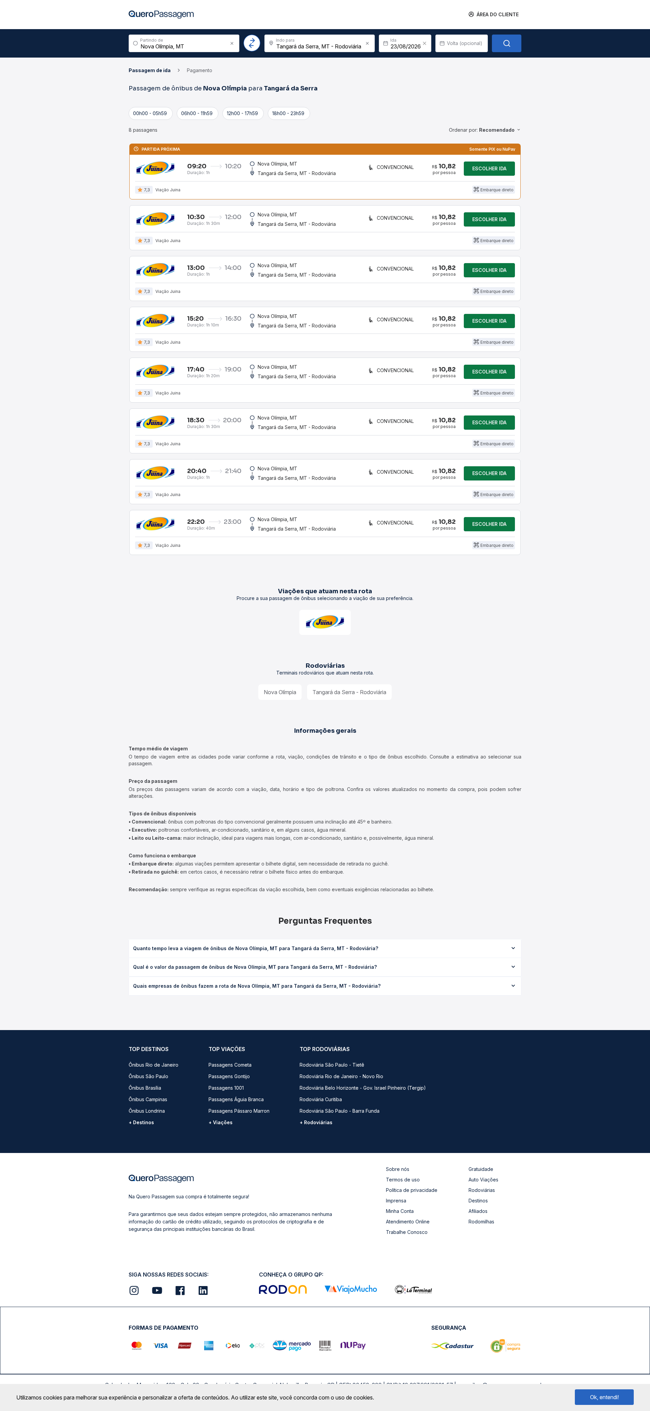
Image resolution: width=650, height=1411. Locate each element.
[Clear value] (424, 43)
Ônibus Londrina (147, 1111)
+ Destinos (141, 1122)
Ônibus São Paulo (148, 1076)
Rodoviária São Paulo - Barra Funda (340, 1111)
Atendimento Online (408, 1221)
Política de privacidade (411, 1190)
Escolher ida (489, 168)
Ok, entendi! (604, 1397)
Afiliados (478, 1211)
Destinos (478, 1200)
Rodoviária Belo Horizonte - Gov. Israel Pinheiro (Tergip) (363, 1088)
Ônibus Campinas (148, 1099)
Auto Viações (483, 1179)
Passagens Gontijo (229, 1076)
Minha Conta (400, 1211)
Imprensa (396, 1200)
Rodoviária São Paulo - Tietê (332, 1065)
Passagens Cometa (230, 1065)
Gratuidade (481, 1169)
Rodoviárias (482, 1190)
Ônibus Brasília (145, 1088)
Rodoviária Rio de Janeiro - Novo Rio (341, 1076)
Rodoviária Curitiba (321, 1099)
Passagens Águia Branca (236, 1099)
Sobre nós (397, 1169)
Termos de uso (403, 1179)
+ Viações (221, 1122)
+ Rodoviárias (316, 1122)
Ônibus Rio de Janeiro (153, 1065)
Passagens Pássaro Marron (239, 1111)
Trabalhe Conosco (407, 1232)
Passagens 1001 (226, 1088)
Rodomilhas (481, 1221)
